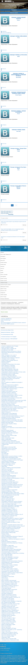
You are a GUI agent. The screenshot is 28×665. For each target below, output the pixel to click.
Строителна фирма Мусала (7, 497)
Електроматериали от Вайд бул (8, 508)
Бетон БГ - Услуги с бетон (6, 434)
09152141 (4, 87)
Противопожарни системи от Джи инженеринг (11, 549)
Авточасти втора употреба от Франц (9, 423)
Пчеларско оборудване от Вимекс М (9, 509)
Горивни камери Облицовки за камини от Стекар (11, 443)
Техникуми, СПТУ (3, 290)
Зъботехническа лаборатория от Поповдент (10, 550)
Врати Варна (4, 452)
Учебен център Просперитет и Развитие (9, 370)
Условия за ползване (4, 650)
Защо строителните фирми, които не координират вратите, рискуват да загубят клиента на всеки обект (12, 229)
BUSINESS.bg (3, 646)
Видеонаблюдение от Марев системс (9, 396)
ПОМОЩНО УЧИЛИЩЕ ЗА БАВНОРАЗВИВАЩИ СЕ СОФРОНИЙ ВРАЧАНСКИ (18, 75)
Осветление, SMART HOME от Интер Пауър (10, 487)
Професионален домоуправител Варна (9, 457)
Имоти (2, 445)
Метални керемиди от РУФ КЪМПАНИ (9, 338)
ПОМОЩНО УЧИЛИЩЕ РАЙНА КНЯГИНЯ (18, 36)
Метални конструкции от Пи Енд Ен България (11, 527)
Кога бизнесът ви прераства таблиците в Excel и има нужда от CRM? (13, 237)
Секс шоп (3, 381)
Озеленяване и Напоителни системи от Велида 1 (11, 501)
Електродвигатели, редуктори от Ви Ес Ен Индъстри (12, 387)
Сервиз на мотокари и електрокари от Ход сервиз (12, 419)
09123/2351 (4, 50)
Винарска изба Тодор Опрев (7, 422)
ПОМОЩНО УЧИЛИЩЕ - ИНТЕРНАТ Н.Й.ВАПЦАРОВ (18, 111)
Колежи (2, 270)
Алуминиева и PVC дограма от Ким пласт (10, 571)
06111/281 (4, 162)
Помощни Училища (4, 282)
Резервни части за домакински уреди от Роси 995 (11, 401)
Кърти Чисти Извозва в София (7, 636)
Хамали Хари (4, 466)
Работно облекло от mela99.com (8, 586)
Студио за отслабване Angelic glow (8, 504)
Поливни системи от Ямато (7, 592)
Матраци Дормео (5, 362)
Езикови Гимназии (4, 262)
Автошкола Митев (5, 488)
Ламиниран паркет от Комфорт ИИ (8, 348)
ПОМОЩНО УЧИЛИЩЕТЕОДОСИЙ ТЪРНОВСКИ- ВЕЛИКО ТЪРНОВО (18, 93)
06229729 (4, 106)
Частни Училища (3, 296)
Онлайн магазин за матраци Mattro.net (9, 360)
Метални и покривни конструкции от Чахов (10, 522)
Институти (2, 268)
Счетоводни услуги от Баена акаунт (8, 440)
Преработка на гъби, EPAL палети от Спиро (10, 603)
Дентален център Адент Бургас (8, 498)
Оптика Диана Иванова (6, 588)
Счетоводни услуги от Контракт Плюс (9, 515)
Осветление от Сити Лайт (6, 479)
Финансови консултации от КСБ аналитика (10, 378)
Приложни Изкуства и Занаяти (6, 284)
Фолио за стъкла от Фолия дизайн (8, 621)
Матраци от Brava (5, 533)
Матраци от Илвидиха (6, 361)
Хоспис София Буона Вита (6, 555)
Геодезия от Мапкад (5, 474)
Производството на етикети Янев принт (9, 410)
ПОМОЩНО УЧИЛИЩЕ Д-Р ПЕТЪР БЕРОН (18, 55)
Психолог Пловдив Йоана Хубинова (9, 375)
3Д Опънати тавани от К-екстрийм (8, 356)
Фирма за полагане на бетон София (9, 435)
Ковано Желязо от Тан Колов (7, 496)
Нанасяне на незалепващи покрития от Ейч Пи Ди (12, 484)
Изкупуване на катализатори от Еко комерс (10, 364)
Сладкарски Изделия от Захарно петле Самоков (11, 519)
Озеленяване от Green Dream (7, 576)
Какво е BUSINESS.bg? (5, 320)
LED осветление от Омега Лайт (8, 619)
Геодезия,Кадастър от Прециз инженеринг (10, 562)
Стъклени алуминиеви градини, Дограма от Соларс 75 (12, 416)
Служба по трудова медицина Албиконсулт (10, 528)
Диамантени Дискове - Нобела (7, 332)
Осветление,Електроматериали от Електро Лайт (11, 397)
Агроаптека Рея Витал (6, 535)
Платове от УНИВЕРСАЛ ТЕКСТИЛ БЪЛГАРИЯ (11, 467)
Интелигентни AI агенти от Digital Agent (9, 373)
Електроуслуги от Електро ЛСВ (8, 480)
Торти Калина (4, 523)
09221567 (4, 68)
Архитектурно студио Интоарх (7, 520)
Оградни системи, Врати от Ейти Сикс (9, 391)
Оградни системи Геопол (6, 563)
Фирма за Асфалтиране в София (8, 624)
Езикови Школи (3, 264)
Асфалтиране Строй (5, 436)
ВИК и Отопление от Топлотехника (8, 609)
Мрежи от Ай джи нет (6, 412)
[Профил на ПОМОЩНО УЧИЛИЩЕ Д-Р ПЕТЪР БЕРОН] (5, 58)
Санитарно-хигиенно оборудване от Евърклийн (11, 601)
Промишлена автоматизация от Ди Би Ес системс (11, 395)
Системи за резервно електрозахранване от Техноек (12, 478)
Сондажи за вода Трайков (6, 559)
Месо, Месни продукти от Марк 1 (8, 618)
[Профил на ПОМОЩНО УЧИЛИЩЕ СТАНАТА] (5, 133)
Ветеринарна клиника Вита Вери (8, 399)
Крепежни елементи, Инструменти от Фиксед (11, 351)
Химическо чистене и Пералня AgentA (9, 473)
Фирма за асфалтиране (6, 439)
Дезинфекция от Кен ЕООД (7, 350)
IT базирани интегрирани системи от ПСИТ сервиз (12, 460)
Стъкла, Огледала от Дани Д (7, 517)
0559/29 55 (4, 199)
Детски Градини (3, 258)
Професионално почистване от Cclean (9, 611)
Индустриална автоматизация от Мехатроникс (11, 352)
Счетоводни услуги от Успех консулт (9, 605)
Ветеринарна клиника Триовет (7, 599)
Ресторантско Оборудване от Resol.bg (9, 511)
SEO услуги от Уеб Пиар (6, 470)
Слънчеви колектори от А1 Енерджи (8, 336)
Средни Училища (3, 288)
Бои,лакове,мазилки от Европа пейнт (9, 583)
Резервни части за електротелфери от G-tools (11, 458)
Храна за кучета (4, 454)
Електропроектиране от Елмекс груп (9, 552)
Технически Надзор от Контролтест (8, 403)
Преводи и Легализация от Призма (8, 594)
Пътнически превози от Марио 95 (8, 476)
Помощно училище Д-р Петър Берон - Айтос (18, 167)
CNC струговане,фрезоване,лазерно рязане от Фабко (12, 493)
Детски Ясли (3, 260)
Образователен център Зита (7, 590)
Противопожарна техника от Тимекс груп (10, 492)
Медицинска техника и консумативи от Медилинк (12, 561)
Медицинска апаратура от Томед (8, 491)
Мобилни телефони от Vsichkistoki (8, 462)
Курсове (2, 272)
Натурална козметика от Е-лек (7, 614)
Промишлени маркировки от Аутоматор (9, 557)
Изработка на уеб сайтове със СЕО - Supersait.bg (11, 629)
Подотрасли (14, 10)
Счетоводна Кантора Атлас (7, 567)
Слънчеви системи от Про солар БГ (8, 409)
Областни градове (14, 12)
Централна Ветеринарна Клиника (8, 418)
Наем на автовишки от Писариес (8, 366)
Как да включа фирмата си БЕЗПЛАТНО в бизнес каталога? (13, 322)
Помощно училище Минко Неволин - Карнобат (18, 186)
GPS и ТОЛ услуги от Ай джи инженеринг (10, 570)
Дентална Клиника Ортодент (7, 430)
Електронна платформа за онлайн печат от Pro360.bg (12, 553)
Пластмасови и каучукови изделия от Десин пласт (12, 524)
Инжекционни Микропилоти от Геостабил (10, 506)
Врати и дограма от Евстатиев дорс (8, 580)
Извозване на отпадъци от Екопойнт (9, 537)
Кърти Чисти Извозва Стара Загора (8, 634)
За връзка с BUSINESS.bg (6, 318)
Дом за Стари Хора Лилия (6, 554)
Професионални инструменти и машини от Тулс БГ (12, 514)
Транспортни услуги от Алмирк (8, 530)
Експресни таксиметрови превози (8, 475)
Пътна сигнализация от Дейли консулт (9, 513)
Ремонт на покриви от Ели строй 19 (8, 355)
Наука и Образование (5, 247)
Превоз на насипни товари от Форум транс (10, 581)
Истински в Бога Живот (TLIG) (7, 330)
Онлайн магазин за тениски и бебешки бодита (11, 502)
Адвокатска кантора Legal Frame (8, 606)
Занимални (2, 266)
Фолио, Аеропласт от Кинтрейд (8, 365)
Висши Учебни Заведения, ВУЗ (6, 254)
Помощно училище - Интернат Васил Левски (18, 149)
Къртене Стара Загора (6, 627)
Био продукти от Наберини (7, 465)
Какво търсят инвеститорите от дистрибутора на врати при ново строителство (13, 222)
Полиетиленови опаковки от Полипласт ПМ (10, 597)
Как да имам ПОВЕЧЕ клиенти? (7, 324)
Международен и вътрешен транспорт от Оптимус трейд (13, 372)
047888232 (4, 124)
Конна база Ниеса (5, 575)
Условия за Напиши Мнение (6, 653)
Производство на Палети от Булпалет (9, 483)
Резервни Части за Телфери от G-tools (9, 558)
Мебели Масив (4, 577)
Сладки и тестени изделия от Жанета (9, 632)
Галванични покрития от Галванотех (8, 541)
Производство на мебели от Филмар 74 (9, 585)
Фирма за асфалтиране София (7, 438)
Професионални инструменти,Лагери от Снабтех (11, 456)
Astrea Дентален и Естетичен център (9, 414)
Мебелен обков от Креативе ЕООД (8, 638)
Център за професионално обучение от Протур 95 (12, 536)
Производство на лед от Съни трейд (9, 448)
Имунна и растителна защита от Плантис (10, 531)
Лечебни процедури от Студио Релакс (9, 489)
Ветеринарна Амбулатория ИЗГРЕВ (8, 386)
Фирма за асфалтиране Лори (7, 500)
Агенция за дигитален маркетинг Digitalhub (10, 441)
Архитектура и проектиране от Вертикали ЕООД (11, 505)
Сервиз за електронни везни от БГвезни (9, 384)
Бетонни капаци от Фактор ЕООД (8, 532)
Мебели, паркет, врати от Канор (8, 463)
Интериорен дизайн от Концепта (8, 615)
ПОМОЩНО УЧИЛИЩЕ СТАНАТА (18, 129)
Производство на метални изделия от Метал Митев (12, 408)
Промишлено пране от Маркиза (8, 574)
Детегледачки (3, 256)
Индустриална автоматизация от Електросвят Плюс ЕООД (13, 400)
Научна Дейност (3, 276)
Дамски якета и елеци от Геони (8, 404)
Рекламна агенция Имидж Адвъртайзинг (9, 482)
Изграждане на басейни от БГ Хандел (9, 546)
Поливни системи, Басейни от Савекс (9, 394)
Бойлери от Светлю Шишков (7, 548)
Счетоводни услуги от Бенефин (8, 359)
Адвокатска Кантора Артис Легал (8, 368)
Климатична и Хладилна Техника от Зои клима (11, 377)
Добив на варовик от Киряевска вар (9, 596)
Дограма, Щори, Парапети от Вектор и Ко (10, 405)
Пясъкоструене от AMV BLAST (7, 471)
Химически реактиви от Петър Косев (9, 589)
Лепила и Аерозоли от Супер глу (8, 449)
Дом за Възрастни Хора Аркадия (8, 602)
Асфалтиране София (5, 637)
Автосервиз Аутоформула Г (7, 593)
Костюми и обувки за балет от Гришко (9, 568)
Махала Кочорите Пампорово (7, 461)
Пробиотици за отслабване (7, 469)
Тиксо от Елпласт (5, 579)
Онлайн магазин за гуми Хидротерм (9, 413)
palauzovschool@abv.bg (6, 32)
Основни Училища (4, 280)
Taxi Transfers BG (4, 453)
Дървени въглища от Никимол (7, 566)
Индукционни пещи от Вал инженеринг (9, 432)
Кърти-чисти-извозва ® (6, 625)
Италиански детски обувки (7, 390)
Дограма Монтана (5, 451)
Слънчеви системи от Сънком (7, 623)
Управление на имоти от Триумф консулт (10, 610)
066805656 (4, 31)
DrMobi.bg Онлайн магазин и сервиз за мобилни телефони (14, 407)
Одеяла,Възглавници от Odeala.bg (8, 392)
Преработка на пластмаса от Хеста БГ (9, 510)
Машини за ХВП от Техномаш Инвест (9, 388)
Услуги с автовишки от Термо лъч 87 (9, 584)
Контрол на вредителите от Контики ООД (10, 495)
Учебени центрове (4, 294)
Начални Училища (4, 278)
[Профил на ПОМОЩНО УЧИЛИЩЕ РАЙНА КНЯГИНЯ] (5, 39)
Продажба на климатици (6, 426)
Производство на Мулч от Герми (8, 374)
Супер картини (4, 353)
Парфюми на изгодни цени (7, 379)
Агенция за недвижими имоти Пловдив (9, 346)
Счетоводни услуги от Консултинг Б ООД (10, 640)
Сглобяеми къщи (5, 444)
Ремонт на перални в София (7, 347)
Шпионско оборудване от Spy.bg (8, 620)
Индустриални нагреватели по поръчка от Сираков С (12, 518)
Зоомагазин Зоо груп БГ (6, 616)
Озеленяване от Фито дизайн (7, 598)
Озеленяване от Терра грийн (7, 545)
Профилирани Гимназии (5, 286)
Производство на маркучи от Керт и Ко (9, 633)
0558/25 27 (4, 181)
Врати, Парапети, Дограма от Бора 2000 (9, 369)
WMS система (4, 425)
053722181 (4, 143)
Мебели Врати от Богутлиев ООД (8, 447)
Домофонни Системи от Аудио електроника (10, 417)
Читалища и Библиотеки (5, 298)
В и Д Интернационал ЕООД (7, 334)
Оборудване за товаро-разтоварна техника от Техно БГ (13, 526)
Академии (2, 252)
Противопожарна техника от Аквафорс (9, 564)
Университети (3, 292)
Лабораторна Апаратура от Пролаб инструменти (11, 485)
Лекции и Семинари (4, 274)
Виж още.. (24, 224)
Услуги (2, 321)
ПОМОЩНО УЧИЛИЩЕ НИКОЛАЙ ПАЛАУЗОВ (18, 18)
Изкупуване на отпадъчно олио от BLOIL (9, 607)
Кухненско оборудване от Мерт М (8, 431)
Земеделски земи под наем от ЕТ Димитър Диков (12, 421)
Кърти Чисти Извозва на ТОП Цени (8, 628)
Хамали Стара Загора (5, 631)
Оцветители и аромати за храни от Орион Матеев (12, 572)
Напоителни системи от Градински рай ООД (10, 612)
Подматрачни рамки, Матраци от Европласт (10, 357)
